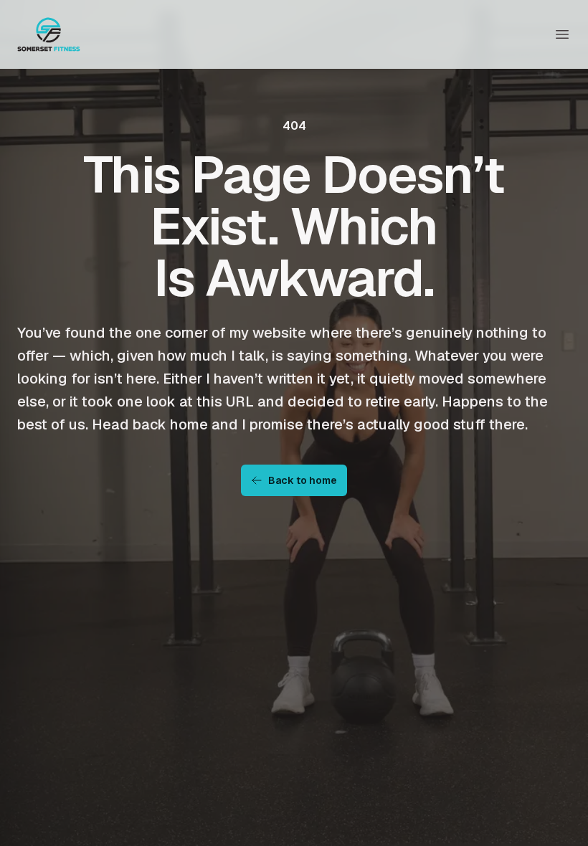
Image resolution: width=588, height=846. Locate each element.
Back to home (302, 480)
